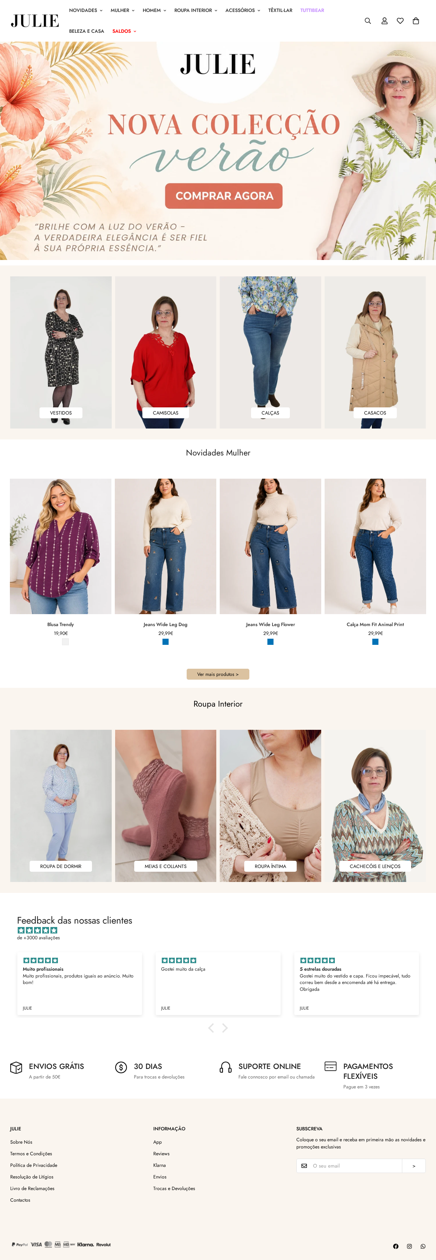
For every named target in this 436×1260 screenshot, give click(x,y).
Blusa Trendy (60, 624)
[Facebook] (396, 1246)
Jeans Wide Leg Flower (270, 624)
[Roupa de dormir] (61, 806)
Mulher (120, 10)
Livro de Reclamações (32, 1188)
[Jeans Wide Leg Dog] (165, 546)
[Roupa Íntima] (270, 806)
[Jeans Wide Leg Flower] (270, 546)
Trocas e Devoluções (174, 1188)
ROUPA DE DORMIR (60, 866)
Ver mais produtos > (218, 674)
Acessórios (240, 10)
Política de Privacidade (33, 1165)
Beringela (56, 642)
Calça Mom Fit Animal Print (375, 624)
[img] (221, 930)
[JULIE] (35, 21)
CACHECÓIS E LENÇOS (375, 866)
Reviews (161, 1153)
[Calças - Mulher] (270, 352)
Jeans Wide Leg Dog (165, 624)
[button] (416, 21)
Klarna (159, 1165)
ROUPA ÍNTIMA (270, 866)
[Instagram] (409, 1246)
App (157, 1142)
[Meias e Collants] (166, 806)
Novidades (83, 10)
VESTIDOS (61, 412)
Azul (165, 642)
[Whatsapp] (423, 1246)
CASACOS (375, 412)
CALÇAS (270, 412)
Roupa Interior (193, 10)
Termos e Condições (31, 1153)
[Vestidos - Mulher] (61, 352)
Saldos (121, 31)
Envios (160, 1176)
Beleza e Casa (86, 31)
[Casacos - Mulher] (375, 352)
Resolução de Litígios (31, 1176)
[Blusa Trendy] (60, 546)
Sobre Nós (21, 1142)
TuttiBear (312, 10)
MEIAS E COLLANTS (166, 866)
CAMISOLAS (165, 412)
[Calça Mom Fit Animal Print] (375, 546)
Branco (65, 642)
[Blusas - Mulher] (166, 352)
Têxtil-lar (280, 10)
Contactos (20, 1200)
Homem (152, 10)
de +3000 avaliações (38, 937)
